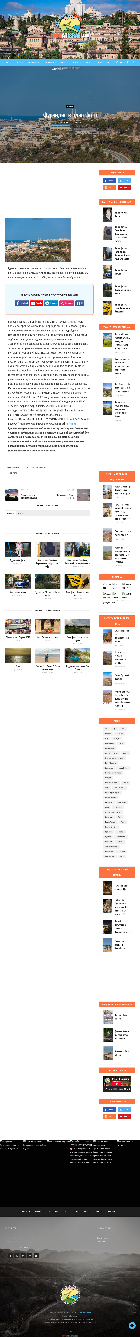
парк (119, 817)
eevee (122, 729)
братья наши (109, 748)
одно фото (12, 473)
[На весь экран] (128, 1089)
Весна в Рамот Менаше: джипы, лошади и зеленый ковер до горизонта (122, 341)
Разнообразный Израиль (122, 677)
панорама (108, 817)
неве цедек (122, 802)
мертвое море (119, 788)
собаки (120, 842)
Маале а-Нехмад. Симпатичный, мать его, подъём (122, 490)
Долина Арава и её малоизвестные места (122, 636)
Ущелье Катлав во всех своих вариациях (122, 1035)
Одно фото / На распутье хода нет (77, 639)
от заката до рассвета (112, 812)
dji (114, 729)
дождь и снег (123, 768)
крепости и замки (111, 783)
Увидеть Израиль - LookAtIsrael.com (78, 1313)
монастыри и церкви (112, 793)
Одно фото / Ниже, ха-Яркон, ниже (47, 594)
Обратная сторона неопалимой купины (120, 657)
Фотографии (109, 743)
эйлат (122, 856)
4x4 (106, 729)
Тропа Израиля (102, 62)
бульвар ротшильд (111, 753)
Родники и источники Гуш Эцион (77, 668)
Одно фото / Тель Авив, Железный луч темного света (77, 562)
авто (120, 743)
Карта (18, 62)
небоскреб (109, 802)
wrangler (116, 738)
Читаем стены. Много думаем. (65, 496)
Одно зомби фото (17, 560)
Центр (75, 62)
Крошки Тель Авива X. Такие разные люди (48, 668)
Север (63, 62)
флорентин (109, 852)
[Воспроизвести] (106, 1089)
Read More (24, 1247)
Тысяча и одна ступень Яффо (122, 887)
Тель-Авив (32, 62)
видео (125, 753)
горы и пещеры (110, 763)
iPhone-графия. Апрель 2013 (17, 637)
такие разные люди (111, 847)
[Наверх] (132, 1325)
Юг (87, 62)
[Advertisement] (47, 191)
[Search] (134, 62)
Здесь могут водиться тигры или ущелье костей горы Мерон (122, 409)
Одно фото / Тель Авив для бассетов (77, 594)
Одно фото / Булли (17, 592)
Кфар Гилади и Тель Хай (47, 637)
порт (122, 822)
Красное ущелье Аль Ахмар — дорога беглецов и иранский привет (122, 366)
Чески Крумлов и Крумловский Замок (29, 496)
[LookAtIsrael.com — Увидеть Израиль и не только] (70, 24)
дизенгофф (109, 768)
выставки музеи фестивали (114, 758)
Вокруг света (57, 68)
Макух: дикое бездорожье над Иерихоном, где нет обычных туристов (122, 554)
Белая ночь (101, 1242)
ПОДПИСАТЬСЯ (71, 1156)
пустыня (108, 837)
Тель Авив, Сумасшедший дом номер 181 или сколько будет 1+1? (121, 907)
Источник (70, 424)
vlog (106, 738)
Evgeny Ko (64, 122)
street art (120, 734)
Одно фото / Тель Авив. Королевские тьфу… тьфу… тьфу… (47, 563)
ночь (107, 807)
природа (120, 832)
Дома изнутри (102, 1238)
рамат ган (108, 842)
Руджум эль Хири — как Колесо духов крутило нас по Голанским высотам (123, 698)
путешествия (121, 837)
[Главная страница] (8, 62)
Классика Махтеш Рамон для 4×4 (123, 533)
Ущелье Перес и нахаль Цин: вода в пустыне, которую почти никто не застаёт (123, 511)
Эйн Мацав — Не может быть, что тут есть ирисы (122, 387)
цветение (122, 852)
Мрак (17, 666)
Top (70, 1331)
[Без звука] (125, 1089)
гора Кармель (13, 468)
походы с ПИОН (110, 827)
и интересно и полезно (36, 468)
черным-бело (109, 856)
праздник (108, 832)
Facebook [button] (10, 513)
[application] (117, 1084)
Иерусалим (49, 62)
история (108, 778)
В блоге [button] (21, 513)
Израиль (70, 106)
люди (107, 788)
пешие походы (110, 822)
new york (108, 734)
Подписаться (109, 603)
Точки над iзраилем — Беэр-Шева (120, 944)
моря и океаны (110, 797)
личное (125, 783)
